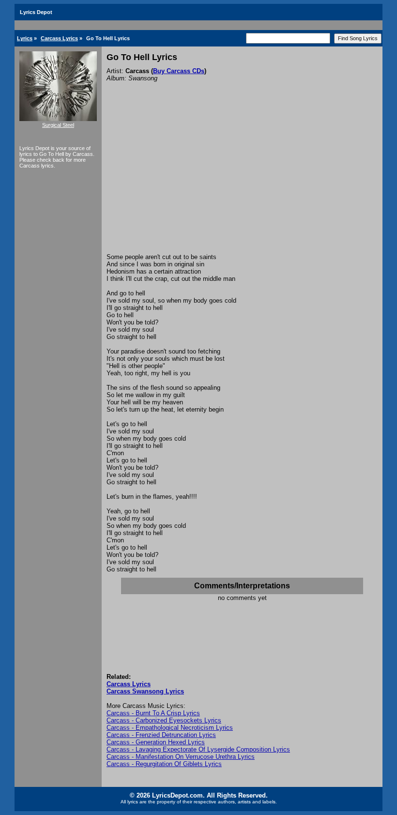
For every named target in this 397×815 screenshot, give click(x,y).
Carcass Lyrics (59, 38)
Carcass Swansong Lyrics (145, 691)
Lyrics (24, 38)
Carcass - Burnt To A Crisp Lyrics (153, 713)
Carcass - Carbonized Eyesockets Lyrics (164, 720)
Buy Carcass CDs (178, 71)
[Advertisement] (242, 180)
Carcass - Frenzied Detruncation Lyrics (161, 734)
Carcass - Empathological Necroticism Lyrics (170, 727)
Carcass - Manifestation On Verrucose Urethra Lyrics (181, 756)
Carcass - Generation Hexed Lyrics (156, 742)
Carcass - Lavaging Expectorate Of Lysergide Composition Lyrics (198, 749)
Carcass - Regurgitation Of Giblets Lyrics (164, 764)
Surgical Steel (58, 125)
